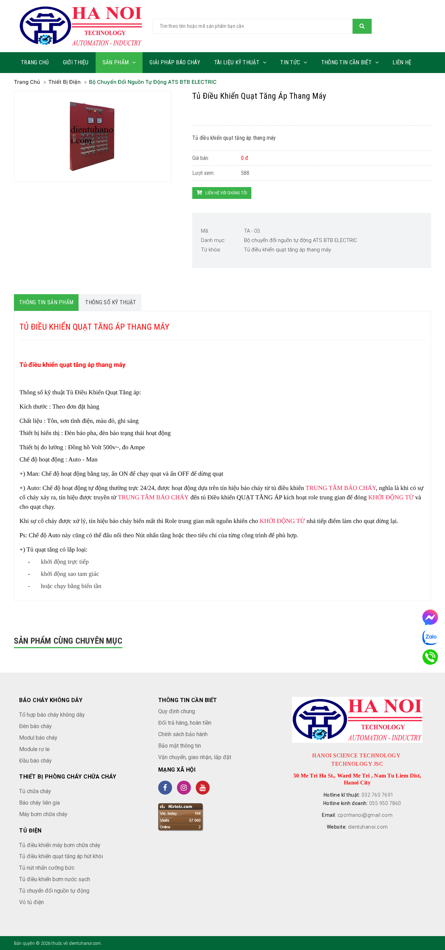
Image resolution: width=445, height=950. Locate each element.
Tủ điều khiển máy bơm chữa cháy (59, 845)
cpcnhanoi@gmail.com (365, 815)
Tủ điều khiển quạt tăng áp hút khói (61, 856)
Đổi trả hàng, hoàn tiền (184, 722)
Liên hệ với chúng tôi (226, 193)
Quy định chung (176, 711)
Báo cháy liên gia (39, 802)
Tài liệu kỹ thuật (236, 62)
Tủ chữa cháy (35, 791)
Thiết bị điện (64, 82)
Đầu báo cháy (35, 760)
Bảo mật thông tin (179, 745)
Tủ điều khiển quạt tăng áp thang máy (287, 250)
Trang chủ (35, 62)
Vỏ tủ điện (31, 902)
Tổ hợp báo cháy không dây (52, 714)
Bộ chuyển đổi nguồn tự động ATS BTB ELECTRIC (153, 82)
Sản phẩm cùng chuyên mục (68, 641)
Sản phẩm (116, 62)
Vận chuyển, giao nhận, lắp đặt (194, 757)
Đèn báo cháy (35, 726)
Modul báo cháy (38, 737)
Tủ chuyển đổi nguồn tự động (54, 890)
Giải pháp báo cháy (174, 62)
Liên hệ (402, 62)
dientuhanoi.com (368, 827)
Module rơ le (34, 749)
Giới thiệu (76, 62)
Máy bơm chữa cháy (43, 814)
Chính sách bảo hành (183, 734)
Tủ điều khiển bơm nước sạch (54, 879)
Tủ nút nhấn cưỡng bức (46, 867)
